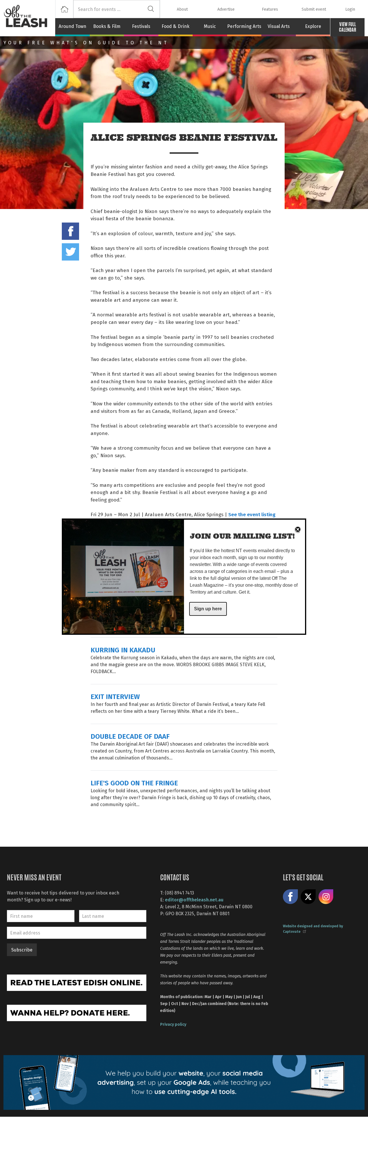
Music (210, 26)
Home (64, 9)
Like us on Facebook (290, 896)
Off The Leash (29, 18)
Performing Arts (244, 26)
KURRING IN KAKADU (123, 649)
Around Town (72, 26)
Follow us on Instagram (326, 896)
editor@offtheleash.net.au (194, 899)
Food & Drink (175, 26)
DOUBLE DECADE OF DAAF (130, 736)
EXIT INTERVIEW (115, 696)
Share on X (308, 896)
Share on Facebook (70, 231)
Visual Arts (279, 26)
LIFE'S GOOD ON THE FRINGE (134, 782)
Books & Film (106, 26)
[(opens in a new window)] (76, 982)
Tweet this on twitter (70, 252)
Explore (313, 26)
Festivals (141, 26)
